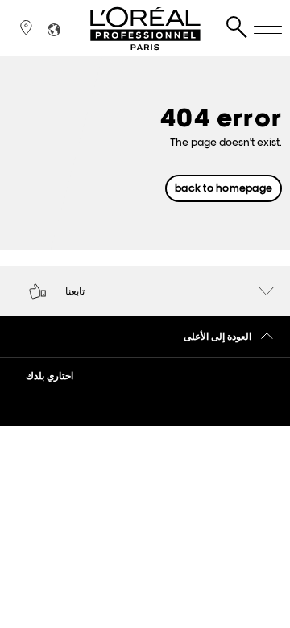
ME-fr (192, 240)
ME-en (188, 227)
